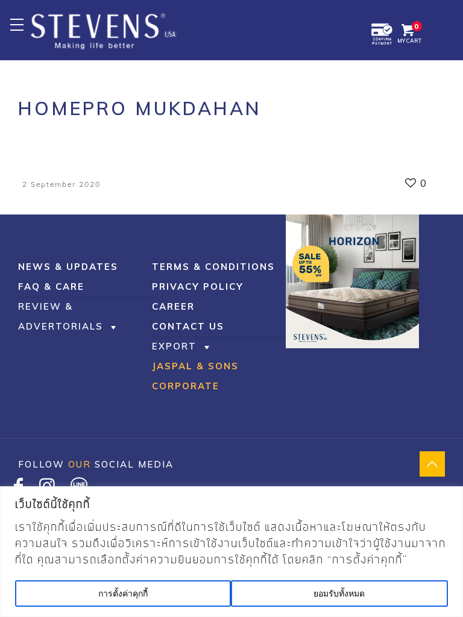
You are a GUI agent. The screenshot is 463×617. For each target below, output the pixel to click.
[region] (231, 551)
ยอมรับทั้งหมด (339, 593)
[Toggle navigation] (16, 24)
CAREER (173, 306)
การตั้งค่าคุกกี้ (123, 593)
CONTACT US (188, 326)
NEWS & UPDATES (68, 266)
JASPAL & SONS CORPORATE (195, 376)
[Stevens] (104, 30)
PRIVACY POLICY (198, 286)
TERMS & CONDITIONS (213, 266)
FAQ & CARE (51, 286)
